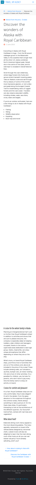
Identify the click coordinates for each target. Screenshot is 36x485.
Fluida (17, 479)
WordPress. (24, 479)
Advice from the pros (14, 11)
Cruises (24, 20)
